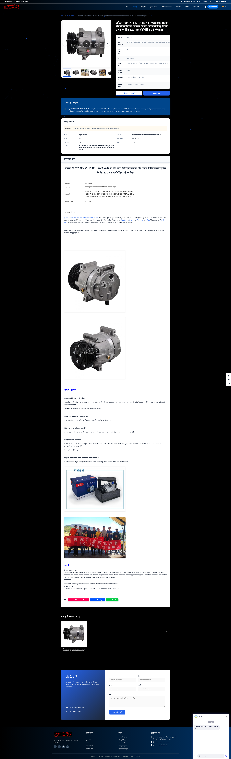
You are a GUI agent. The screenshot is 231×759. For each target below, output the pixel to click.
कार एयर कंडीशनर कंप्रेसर (97, 600)
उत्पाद (135, 7)
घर (127, 7)
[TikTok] (67, 746)
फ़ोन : (110, 685)
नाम (110, 676)
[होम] (12, 8)
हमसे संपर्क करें (166, 7)
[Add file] (195, 756)
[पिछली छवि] (65, 44)
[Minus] (226, 716)
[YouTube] (63, 746)
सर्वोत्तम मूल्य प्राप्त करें (129, 93)
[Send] (226, 756)
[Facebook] (55, 746)
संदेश (111, 694)
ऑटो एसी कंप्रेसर (122, 740)
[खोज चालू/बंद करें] (202, 7)
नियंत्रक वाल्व (140, 220)
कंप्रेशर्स (126, 220)
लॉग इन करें (223, 1)
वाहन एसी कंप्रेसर (123, 737)
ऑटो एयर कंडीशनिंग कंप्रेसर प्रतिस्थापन (78, 600)
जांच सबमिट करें (117, 712)
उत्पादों (87, 743)
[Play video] (86, 43)
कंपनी (139, 685)
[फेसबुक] (210, 2)
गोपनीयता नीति (89, 749)
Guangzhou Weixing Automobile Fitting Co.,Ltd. (116, 756)
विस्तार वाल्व (132, 220)
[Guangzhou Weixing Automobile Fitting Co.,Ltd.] (63, 737)
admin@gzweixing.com (189, 1)
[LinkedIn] (59, 746)
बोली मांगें (196, 7)
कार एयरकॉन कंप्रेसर (112, 600)
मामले (187, 7)
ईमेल (139, 676)
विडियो (143, 7)
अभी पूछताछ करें (213, 7)
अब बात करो (156, 93)
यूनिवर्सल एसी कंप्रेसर (123, 749)
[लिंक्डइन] (213, 2)
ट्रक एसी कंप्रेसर (123, 746)
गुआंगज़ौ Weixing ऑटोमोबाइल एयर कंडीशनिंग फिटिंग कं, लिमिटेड (81, 217)
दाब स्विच (147, 220)
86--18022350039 (203, 1)
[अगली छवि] (107, 44)
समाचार (178, 7)
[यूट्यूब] (217, 2)
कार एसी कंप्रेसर (70, 16)
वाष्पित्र (122, 220)
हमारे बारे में (153, 7)
